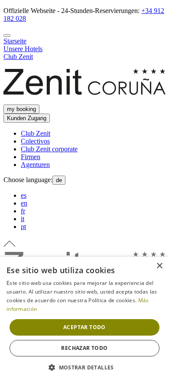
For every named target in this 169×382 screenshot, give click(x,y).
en (24, 203)
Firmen (30, 156)
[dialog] (84, 319)
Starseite (14, 41)
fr (23, 211)
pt (23, 226)
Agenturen (35, 164)
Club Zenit (18, 56)
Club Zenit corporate (49, 149)
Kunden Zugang (26, 118)
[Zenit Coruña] (84, 100)
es (23, 195)
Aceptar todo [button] (84, 327)
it (22, 218)
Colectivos (35, 141)
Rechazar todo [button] (84, 348)
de (59, 180)
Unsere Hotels (22, 48)
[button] (84, 367)
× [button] (159, 266)
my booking (21, 109)
